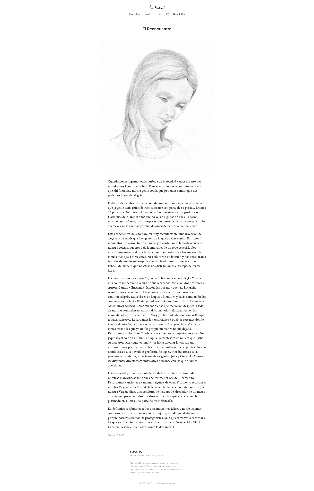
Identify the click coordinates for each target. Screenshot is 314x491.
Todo (159, 14)
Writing (112, 441)
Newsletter (179, 14)
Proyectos (134, 14)
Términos (155, 472)
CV (167, 14)
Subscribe (136, 451)
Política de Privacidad (139, 472)
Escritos (148, 14)
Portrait (123, 441)
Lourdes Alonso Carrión (164, 483)
